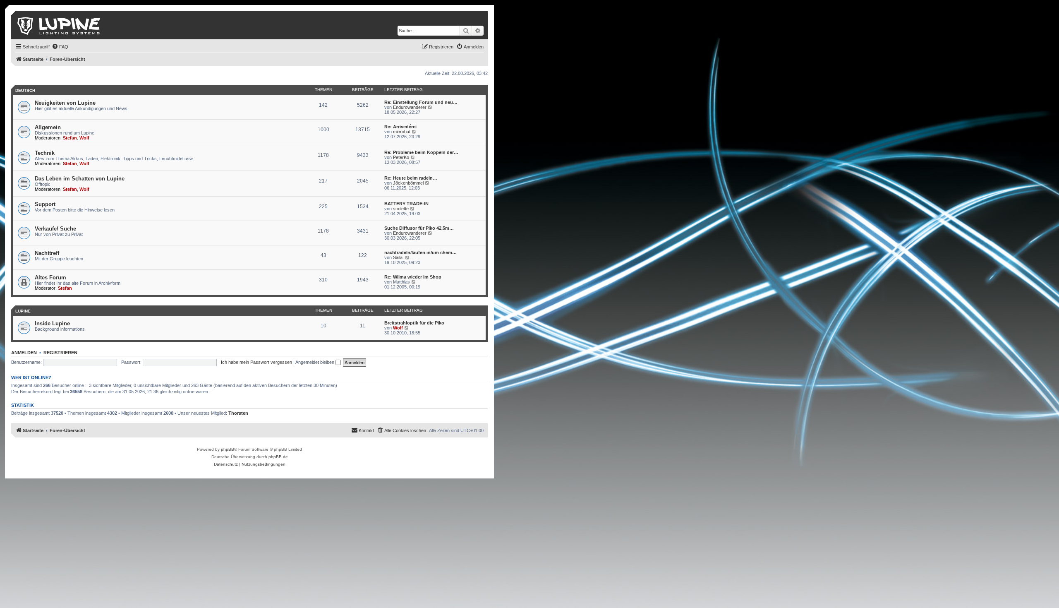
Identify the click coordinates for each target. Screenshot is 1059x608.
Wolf (84, 137)
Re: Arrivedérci (400, 126)
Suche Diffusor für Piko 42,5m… (419, 228)
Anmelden (24, 352)
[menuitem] (60, 47)
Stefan (70, 137)
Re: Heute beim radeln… (410, 177)
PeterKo (401, 157)
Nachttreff (47, 253)
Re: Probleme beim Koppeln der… (421, 152)
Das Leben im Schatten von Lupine (80, 178)
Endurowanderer (409, 107)
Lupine (23, 311)
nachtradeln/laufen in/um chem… (420, 252)
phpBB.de (278, 456)
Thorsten (238, 413)
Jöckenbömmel (408, 182)
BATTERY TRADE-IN (406, 203)
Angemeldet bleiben (315, 362)
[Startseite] (59, 25)
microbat (401, 131)
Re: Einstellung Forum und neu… (421, 102)
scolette (401, 208)
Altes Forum (50, 277)
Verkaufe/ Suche (55, 229)
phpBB (227, 449)
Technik (45, 153)
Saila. (398, 257)
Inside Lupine (52, 323)
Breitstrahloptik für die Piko (414, 322)
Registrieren (60, 352)
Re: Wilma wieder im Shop (412, 276)
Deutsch (25, 90)
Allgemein (48, 127)
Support (45, 204)
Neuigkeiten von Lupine (65, 103)
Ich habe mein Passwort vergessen (256, 362)
